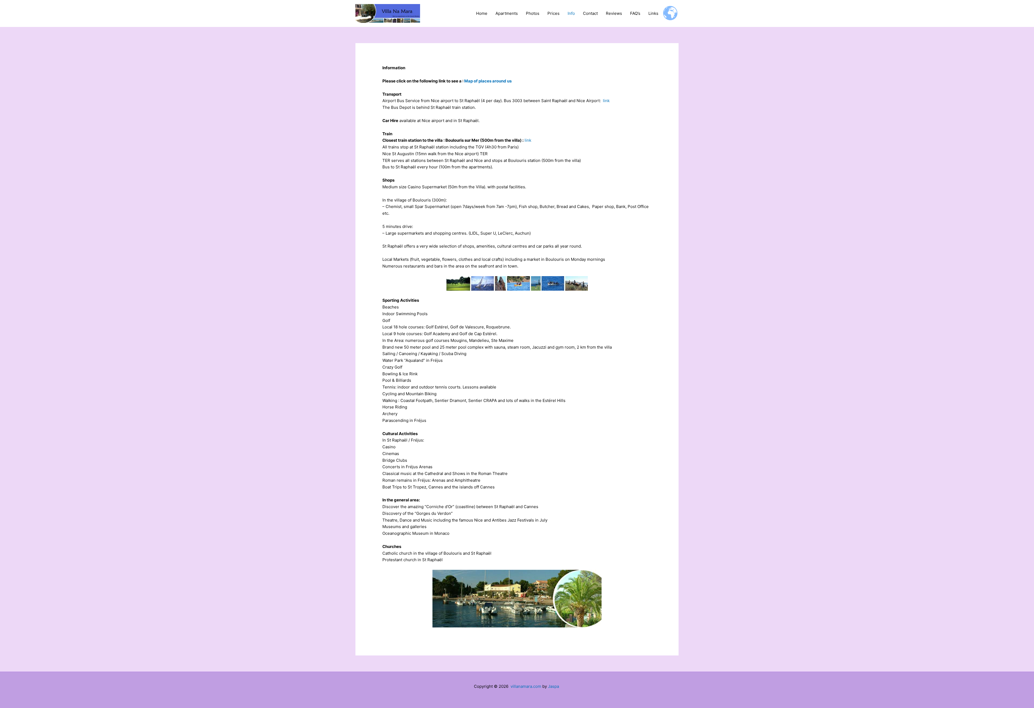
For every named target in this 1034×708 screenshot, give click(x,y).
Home (481, 13)
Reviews (614, 13)
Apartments (506, 13)
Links (653, 13)
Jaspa (553, 686)
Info (571, 13)
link (606, 100)
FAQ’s (635, 13)
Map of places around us (488, 81)
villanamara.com (526, 686)
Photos (532, 13)
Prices (553, 13)
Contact (590, 13)
